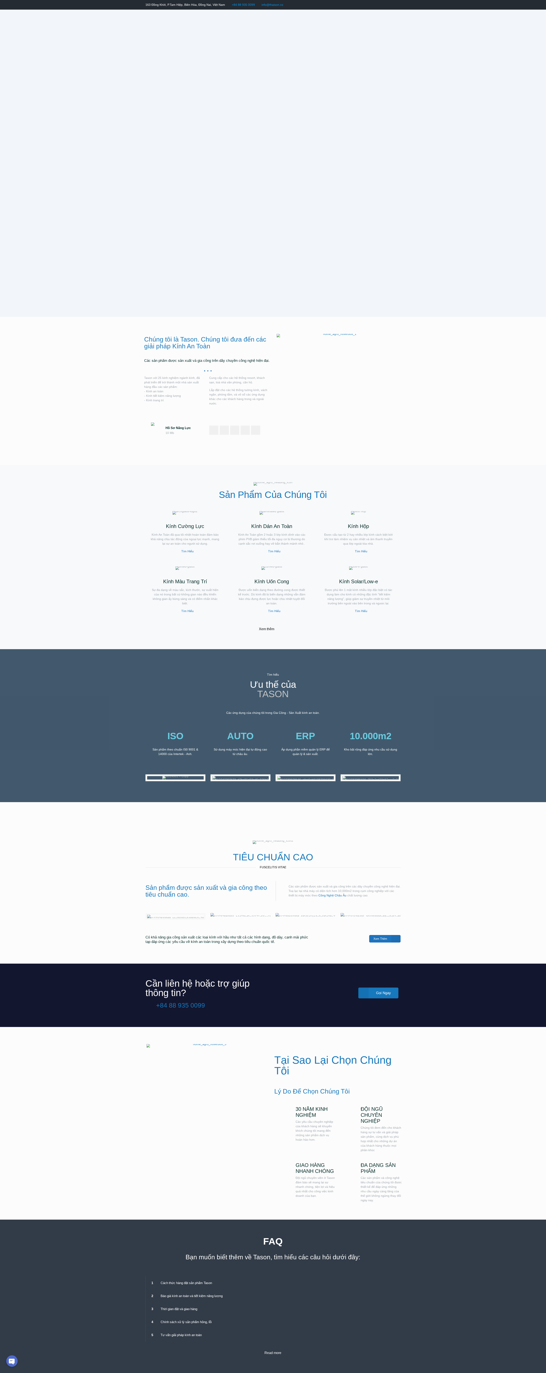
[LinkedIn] (392, 4)
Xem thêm (266, 629)
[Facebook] (381, 4)
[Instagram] (398, 4)
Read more (272, 1353)
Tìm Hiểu (187, 551)
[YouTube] (387, 4)
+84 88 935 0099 (243, 4)
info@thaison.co (272, 4)
